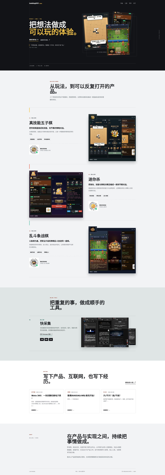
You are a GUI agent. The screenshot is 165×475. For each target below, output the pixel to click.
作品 (121, 3)
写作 (130, 3)
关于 (134, 3)
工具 (126, 3)
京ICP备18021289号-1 (127, 471)
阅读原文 (34, 410)
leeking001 (35, 3)
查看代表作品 (33, 40)
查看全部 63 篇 (130, 382)
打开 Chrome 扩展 (46, 334)
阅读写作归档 (45, 40)
